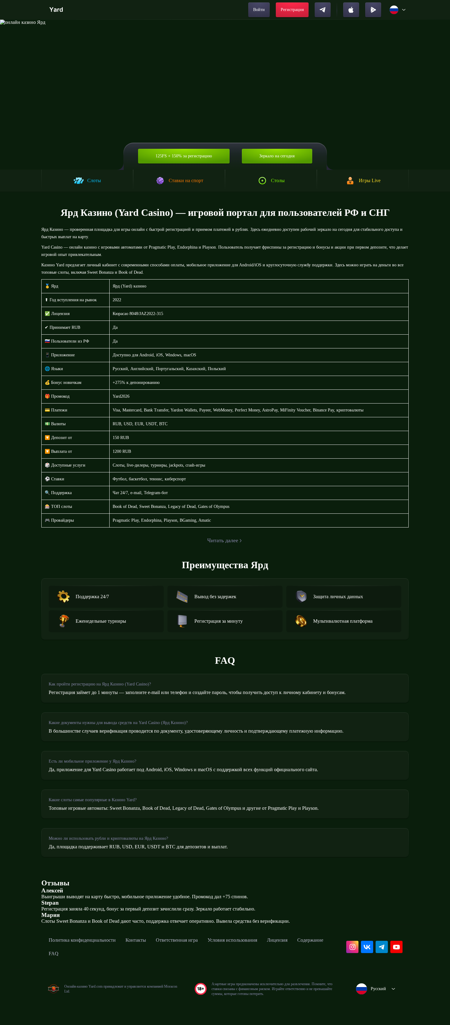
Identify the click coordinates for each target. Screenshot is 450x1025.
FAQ (53, 953)
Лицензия (277, 940)
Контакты (136, 940)
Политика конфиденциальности (82, 940)
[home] (56, 10)
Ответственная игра (177, 940)
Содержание (310, 940)
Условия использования (232, 940)
